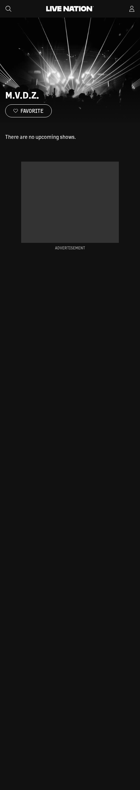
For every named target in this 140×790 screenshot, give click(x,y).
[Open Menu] (131, 9)
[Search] (8, 9)
